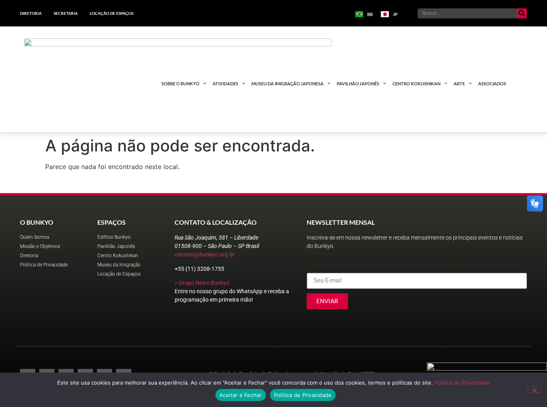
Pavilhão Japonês (358, 83)
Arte (459, 83)
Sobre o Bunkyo (180, 83)
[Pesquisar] (522, 13)
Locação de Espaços (111, 13)
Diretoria (31, 13)
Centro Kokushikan (416, 83)
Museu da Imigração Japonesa (287, 83)
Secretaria (66, 13)
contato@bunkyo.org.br (205, 254)
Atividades (225, 83)
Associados (492, 83)
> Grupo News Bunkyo (202, 283)
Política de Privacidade (462, 382)
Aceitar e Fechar (240, 395)
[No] (534, 389)
